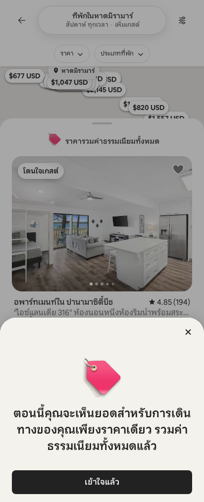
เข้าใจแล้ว (102, 482)
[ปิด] (188, 332)
